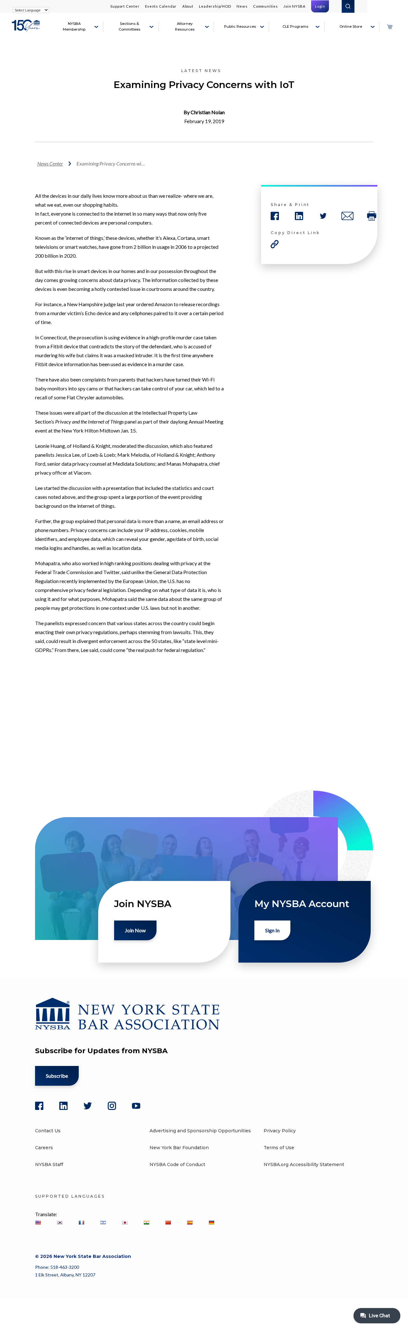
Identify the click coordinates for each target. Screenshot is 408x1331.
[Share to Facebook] (275, 216)
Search (348, 6)
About (187, 6)
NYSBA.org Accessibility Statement (304, 1164)
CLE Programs (295, 26)
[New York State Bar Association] (27, 29)
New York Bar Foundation (179, 1147)
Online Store (350, 26)
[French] (81, 1222)
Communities (265, 6)
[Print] (372, 216)
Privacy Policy (280, 1131)
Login (320, 6)
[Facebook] (39, 1106)
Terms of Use (279, 1147)
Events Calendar (161, 6)
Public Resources (240, 26)
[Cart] (389, 27)
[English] (38, 1222)
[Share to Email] (347, 216)
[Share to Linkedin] (299, 216)
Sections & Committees (129, 26)
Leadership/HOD (215, 6)
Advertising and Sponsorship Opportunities (200, 1131)
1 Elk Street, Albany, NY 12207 (65, 1274)
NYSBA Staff (49, 1164)
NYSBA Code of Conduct (177, 1164)
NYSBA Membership (74, 26)
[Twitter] (88, 1106)
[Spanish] (190, 1222)
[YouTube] (136, 1106)
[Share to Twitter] (323, 216)
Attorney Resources (184, 26)
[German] (211, 1222)
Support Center (124, 6)
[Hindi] (146, 1222)
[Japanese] (124, 1222)
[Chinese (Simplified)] (168, 1222)
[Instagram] (112, 1106)
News (242, 6)
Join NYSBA (294, 6)
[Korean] (59, 1222)
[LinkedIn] (63, 1106)
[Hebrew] (103, 1222)
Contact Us (48, 1131)
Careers (44, 1147)
